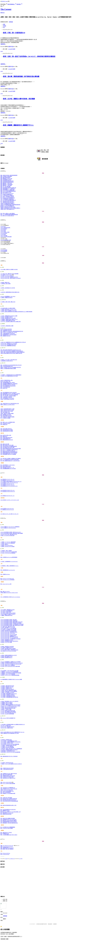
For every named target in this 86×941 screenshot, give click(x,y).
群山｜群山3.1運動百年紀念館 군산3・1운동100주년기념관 (10, 460)
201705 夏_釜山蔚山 (4, 233)
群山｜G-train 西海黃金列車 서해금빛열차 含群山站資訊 (10, 459)
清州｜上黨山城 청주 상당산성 (5, 423)
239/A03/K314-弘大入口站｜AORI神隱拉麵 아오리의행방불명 (10, 638)
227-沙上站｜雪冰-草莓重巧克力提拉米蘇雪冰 (8, 711)
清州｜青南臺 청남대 (4, 424)
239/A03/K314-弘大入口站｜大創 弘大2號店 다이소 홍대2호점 (11, 278)
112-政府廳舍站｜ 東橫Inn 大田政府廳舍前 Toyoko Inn (9, 565)
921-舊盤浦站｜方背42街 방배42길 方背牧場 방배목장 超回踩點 (11, 672)
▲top (2, 51)
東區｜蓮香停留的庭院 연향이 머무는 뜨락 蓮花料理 (9, 756)
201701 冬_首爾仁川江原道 (5, 232)
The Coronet (6, 9)
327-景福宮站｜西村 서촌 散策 (5, 283)
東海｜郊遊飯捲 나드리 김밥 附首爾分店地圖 (8, 793)
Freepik (6, 858)
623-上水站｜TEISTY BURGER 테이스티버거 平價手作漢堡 (10, 666)
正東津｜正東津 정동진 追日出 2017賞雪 (7, 410)
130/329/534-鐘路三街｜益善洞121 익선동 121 (8, 614)
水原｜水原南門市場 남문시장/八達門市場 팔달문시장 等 (10, 403)
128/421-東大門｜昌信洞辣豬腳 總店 (6, 610)
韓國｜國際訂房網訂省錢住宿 (5, 177)
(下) (13, 467)
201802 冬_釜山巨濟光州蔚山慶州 (6, 236)
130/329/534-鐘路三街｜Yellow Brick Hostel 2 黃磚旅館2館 (10, 526)
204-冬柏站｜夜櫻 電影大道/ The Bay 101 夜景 (8, 318)
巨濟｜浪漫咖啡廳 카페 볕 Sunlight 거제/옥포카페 (8, 819)
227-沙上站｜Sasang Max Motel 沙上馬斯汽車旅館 (9, 551)
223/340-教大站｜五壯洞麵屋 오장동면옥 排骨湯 (8, 629)
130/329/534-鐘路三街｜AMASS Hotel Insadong (8, 527)
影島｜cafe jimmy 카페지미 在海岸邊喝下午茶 (8, 718)
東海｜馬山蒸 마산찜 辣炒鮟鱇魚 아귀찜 (7, 791)
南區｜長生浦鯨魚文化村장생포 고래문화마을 (8, 384)
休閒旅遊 (11, 21)
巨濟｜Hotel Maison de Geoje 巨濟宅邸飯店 (7, 579)
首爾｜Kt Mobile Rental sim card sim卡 (7, 846)
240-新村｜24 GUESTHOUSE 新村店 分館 (7, 535)
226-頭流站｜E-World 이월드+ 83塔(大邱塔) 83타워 (9, 359)
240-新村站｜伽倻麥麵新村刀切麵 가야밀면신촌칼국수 (9, 641)
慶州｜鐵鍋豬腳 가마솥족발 (5, 810)
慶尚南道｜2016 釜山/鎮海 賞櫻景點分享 (7, 205)
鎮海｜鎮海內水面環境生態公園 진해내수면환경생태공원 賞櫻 (11, 448)
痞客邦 (9, 46)
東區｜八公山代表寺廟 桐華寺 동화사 (7, 366)
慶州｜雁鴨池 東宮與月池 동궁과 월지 (7, 439)
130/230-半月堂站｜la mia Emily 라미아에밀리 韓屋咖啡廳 (10, 744)
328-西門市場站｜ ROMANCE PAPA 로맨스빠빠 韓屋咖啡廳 (10, 752)
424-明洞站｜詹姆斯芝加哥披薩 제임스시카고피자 (9, 655)
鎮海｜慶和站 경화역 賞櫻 (5, 444)
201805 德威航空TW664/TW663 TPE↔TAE (7, 495)
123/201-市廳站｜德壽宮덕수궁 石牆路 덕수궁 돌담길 (9, 269)
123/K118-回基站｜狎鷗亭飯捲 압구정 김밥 (7, 609)
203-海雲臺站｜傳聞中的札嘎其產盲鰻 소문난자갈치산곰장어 (10, 704)
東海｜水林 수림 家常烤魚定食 (6, 792)
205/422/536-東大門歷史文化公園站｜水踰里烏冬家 (9, 620)
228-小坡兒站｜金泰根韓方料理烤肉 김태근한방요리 (9, 749)
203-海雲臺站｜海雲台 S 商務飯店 (6, 550)
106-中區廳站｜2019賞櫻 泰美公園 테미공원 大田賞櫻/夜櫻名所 (11, 374)
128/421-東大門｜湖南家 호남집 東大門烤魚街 (8, 613)
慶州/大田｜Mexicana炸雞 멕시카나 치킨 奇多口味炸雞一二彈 (10, 811)
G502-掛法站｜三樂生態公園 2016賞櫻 (7, 325)
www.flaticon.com (12, 858)
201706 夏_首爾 (3, 234)
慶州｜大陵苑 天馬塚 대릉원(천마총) (6, 437)
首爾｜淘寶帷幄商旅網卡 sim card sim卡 (7, 847)
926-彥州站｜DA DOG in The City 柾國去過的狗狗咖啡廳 (10, 675)
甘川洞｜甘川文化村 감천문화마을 (6, 329)
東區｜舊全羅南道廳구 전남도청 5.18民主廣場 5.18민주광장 (10, 393)
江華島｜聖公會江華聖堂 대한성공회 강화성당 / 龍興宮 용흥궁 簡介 (11, 353)
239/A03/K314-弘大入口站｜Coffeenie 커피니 (8, 633)
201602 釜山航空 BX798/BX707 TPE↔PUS (7, 490)
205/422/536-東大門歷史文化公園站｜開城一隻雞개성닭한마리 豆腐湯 (12, 625)
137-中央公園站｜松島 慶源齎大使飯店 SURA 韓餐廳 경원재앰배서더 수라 (13, 724)
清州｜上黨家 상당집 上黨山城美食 (6, 797)
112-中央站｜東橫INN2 (4, 544)
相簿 (4, 24)
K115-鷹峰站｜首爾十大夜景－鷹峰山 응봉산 (8, 301)
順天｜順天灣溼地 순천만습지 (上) (6, 467)
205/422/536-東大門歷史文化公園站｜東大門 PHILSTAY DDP (11, 532)
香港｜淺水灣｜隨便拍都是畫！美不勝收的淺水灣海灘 (21, 76)
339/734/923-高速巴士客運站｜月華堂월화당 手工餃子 (9, 649)
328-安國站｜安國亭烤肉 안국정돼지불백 (7, 646)
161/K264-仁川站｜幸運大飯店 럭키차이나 (7, 726)
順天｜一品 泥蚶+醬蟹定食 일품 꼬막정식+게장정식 (9, 834)
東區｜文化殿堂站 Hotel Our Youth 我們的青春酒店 (9, 557)
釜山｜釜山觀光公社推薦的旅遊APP (7, 194)
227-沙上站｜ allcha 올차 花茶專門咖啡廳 (7, 713)
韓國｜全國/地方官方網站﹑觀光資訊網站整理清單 (9, 175)
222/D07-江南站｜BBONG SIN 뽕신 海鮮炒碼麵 (8, 628)
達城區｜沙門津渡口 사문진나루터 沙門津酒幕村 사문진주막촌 (11, 367)
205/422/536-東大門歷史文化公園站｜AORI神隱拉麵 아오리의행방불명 (12, 624)
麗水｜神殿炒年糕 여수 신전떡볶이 (6, 832)
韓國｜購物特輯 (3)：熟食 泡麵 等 (6, 185)
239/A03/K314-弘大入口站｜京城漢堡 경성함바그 (8, 635)
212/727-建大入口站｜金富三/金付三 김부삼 (8, 626)
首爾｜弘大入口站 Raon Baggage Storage (7, 193)
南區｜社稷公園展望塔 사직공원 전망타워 (7, 398)
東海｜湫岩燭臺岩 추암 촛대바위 (6, 414)
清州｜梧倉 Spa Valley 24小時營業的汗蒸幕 (8, 422)
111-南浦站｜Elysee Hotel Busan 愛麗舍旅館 (8, 543)
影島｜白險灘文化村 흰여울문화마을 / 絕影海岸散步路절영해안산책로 (12, 331)
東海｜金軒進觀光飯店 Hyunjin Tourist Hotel (8, 570)
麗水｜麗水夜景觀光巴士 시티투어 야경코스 (8, 465)
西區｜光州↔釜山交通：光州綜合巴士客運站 (8, 395)
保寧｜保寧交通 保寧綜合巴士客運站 (7, 429)
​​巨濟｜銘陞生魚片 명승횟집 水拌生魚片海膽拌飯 (8, 820)
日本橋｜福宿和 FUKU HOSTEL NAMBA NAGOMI (9, 592)
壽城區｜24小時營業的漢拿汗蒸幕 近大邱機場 (8, 368)
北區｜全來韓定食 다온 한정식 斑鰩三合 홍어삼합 (9, 773)
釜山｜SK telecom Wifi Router (5, 853)
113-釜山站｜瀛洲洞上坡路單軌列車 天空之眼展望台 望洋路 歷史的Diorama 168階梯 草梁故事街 (16, 311)
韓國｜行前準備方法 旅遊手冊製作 (6, 176)
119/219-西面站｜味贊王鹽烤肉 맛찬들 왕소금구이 (9, 693)
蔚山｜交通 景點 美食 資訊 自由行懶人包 (7, 201)
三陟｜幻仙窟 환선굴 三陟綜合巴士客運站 (7, 416)
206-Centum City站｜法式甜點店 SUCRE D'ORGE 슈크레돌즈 (10, 705)
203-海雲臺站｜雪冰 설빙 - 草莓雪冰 (6, 703)
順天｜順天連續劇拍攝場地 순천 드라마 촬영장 (8, 468)
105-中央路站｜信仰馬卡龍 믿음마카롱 (7, 762)
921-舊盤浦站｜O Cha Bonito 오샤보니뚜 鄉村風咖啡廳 (9, 671)
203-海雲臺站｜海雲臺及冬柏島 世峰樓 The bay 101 (9, 319)
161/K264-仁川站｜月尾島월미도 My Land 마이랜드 (9, 343)
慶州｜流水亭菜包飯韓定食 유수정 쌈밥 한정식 (8, 809)
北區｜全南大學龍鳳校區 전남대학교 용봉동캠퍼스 (9, 392)
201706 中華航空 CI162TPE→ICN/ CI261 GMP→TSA (9, 482)
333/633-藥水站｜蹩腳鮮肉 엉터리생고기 (7, 647)
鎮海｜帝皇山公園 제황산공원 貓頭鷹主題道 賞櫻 (9, 446)
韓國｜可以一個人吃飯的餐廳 (5, 186)
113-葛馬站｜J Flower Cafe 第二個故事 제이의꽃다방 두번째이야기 (11, 763)
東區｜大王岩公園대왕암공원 (5, 387)
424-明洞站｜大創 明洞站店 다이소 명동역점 (8, 287)
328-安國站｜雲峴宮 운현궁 (5, 282)
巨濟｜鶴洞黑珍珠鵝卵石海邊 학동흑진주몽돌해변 (9, 453)
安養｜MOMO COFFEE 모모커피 (6, 782)
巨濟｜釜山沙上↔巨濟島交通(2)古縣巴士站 (8, 450)
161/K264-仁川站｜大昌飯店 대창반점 (7, 727)
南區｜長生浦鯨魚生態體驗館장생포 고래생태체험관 (9, 383)
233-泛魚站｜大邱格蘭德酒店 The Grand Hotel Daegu (9, 561)
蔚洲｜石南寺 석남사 (4, 388)
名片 (4, 27)
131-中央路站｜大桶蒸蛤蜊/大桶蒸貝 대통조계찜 (8, 745)
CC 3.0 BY (20, 858)
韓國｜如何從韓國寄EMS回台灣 (6, 179)
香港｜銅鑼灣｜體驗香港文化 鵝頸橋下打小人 (18, 125)
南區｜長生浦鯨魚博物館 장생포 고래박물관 (8, 382)
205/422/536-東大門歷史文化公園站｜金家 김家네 (9, 619)
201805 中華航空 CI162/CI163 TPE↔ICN (7, 483)
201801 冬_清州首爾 (4, 235)
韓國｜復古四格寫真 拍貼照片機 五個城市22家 (8, 187)
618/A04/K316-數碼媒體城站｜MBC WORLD (8, 296)
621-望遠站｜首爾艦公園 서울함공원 (6, 297)
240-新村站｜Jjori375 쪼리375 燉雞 (6, 642)
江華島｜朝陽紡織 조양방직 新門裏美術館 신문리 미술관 (10, 733)
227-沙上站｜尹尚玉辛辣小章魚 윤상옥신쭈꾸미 (8, 712)
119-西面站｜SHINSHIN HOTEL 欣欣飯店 (8, 546)
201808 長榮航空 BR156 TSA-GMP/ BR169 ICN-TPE (9, 486)
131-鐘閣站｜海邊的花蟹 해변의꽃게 (6, 615)
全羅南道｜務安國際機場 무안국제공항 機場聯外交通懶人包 (10, 208)
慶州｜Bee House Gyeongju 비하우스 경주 (7, 578)
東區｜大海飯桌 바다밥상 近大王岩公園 (7, 768)
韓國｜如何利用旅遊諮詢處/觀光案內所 (7, 182)
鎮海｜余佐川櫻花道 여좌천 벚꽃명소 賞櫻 (7, 447)
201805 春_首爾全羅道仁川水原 (6, 240)
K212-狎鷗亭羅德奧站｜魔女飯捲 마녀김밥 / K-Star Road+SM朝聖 (11, 679)
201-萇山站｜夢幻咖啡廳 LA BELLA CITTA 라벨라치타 (9, 701)
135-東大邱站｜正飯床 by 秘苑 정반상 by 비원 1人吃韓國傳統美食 (11, 748)
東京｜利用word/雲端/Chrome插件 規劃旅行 (8, 213)
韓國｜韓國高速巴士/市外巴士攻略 (6, 178)
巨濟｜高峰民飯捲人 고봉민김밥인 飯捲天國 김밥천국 (9, 822)
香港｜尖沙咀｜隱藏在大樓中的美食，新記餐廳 (19, 99)
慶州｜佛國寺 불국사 (4, 436)
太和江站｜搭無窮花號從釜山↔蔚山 (7, 380)
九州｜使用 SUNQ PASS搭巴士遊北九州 (7, 215)
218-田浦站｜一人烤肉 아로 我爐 (6, 709)
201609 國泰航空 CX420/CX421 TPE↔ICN (7, 480)
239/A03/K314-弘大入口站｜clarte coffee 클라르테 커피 (9, 637)
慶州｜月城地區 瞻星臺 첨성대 (6, 438)
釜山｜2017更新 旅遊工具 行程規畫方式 (7, 195)
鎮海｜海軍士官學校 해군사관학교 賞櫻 (7, 445)
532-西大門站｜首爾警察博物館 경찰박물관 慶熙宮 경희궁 (10, 292)
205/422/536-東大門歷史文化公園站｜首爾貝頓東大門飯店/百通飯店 (12, 533)
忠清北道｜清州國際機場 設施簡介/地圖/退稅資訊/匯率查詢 (10, 204)
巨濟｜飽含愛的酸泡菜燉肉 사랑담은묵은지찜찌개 (9, 821)
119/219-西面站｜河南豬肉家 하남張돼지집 (7, 694)
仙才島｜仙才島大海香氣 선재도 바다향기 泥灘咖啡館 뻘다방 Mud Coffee (12, 732)
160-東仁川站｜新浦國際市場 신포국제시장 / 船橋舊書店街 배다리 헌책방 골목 (13, 342)
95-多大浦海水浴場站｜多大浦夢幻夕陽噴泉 (8, 308)
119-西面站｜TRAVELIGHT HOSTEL (7, 545)
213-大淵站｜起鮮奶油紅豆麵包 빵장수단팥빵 (8, 708)
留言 (12, 46)
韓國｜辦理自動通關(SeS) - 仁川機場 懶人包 (8, 188)
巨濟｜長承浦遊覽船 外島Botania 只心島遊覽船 (8, 454)
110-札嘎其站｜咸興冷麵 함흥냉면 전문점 (7, 685)
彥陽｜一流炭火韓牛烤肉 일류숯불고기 (7, 769)
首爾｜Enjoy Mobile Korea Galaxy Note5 (7, 845)
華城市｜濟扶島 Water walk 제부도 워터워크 (8, 404)
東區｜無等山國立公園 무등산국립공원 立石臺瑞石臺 (9, 394)
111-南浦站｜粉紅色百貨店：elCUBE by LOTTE (8, 309)
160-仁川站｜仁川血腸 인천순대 (6, 725)
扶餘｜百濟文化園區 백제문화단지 (6, 428)
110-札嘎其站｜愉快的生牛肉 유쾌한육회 (7, 689)
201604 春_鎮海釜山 (4, 228)
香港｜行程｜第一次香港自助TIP (14, 33)
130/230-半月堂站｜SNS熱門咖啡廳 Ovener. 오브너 (9, 740)
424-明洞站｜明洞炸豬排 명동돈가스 (6, 657)
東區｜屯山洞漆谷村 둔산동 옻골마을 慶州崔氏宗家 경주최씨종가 (11, 365)
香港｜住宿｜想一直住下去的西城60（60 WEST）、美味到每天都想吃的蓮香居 (29, 56)
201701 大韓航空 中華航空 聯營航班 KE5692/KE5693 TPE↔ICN (11, 481)
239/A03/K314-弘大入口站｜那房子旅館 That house (9, 534)
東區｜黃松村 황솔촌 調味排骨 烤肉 (6, 774)
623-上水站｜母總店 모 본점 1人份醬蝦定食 (8, 665)
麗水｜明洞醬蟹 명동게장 (5, 833)
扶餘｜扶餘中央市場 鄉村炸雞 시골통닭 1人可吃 (8, 805)
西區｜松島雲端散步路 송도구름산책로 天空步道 (8, 334)
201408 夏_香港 (11, 49)
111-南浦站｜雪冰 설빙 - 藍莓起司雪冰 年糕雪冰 (8, 690)
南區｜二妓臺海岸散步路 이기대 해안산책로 (8, 333)
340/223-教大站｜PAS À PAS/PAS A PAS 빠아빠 (8, 651)
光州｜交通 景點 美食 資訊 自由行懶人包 (7, 202)
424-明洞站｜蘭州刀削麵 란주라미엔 (6, 656)
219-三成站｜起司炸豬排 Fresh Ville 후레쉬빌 (8, 627)
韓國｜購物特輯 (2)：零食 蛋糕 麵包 (7, 184)
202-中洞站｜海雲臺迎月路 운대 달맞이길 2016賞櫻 (9, 315)
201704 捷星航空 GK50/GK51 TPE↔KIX (7, 509)
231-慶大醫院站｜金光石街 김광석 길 (7, 360)
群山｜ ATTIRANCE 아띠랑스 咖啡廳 (7, 828)
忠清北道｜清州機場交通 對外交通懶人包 (7, 203)
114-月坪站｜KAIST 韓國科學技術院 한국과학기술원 (9, 376)
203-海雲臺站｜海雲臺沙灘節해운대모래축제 (8, 320)
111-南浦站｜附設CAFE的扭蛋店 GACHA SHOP (8, 310)
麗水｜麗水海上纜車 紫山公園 (6, 466)
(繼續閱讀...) (3, 44)
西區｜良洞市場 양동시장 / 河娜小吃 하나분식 (8, 778)
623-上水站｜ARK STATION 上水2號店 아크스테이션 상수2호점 (11, 664)
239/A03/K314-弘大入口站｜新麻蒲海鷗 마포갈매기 (9, 632)
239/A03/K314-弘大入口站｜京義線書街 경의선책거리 (9, 277)
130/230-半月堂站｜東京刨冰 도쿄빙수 (7, 743)
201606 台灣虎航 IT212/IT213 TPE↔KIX (7, 508)
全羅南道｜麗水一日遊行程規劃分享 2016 (7, 209)
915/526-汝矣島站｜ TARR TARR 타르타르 (7, 670)
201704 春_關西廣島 (4, 251)
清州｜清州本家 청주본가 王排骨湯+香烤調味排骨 (9, 798)
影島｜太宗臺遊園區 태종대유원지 (6, 330)
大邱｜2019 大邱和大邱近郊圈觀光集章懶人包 (8, 200)
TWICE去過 (16, 670)
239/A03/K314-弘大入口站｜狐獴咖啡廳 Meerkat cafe (9, 636)
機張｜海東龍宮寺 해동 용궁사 (5, 335)
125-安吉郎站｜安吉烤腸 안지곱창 (6, 739)
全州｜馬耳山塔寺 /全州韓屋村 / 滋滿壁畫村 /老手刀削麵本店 (11, 458)
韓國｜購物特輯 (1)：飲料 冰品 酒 (6, 183)
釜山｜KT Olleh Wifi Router (5, 854)
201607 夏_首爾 (3, 229)
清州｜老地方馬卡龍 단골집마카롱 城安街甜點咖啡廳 (9, 801)
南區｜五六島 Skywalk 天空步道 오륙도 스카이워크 (9, 332)
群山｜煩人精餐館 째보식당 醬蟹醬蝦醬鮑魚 (8, 827)
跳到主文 (3, 12)
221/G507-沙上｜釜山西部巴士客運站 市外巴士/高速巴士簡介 (11, 321)
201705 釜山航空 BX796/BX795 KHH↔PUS (8, 491)
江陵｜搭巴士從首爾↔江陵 (5, 412)
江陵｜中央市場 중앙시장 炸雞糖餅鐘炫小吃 (8, 787)
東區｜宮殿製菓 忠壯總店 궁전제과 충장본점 (8, 775)
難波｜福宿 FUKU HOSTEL (5, 591)
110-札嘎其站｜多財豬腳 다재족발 (6, 688)
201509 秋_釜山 (3, 226)
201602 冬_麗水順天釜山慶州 (5, 227)
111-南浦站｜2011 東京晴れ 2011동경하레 (7, 692)
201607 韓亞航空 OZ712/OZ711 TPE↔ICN (7, 479)
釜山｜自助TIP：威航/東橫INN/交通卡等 (7, 196)
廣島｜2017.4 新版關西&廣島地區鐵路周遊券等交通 (9, 214)
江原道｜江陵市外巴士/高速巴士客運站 (7, 413)
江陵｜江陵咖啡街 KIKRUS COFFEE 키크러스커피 (9, 788)
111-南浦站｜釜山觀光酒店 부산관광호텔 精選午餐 (9, 691)
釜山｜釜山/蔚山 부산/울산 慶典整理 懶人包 (8, 197)
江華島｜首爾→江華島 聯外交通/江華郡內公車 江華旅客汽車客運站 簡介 (13, 352)
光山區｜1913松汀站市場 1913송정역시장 (7, 399)
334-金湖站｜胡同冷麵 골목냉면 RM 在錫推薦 (8, 648)
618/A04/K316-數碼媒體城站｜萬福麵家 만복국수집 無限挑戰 (10, 661)
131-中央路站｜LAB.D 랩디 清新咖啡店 (7, 746)
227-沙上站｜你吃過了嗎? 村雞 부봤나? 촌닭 (8, 710)
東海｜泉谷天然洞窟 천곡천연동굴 (6, 415)
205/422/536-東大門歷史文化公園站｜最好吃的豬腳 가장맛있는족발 (11, 621)
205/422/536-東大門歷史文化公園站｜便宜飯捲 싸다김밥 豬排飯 (11, 623)
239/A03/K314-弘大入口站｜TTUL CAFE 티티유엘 (9, 634)
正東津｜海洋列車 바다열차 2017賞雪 (7, 411)
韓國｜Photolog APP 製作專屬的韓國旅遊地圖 (8, 191)
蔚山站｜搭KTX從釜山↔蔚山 (5, 381)
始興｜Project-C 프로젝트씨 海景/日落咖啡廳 (8, 783)
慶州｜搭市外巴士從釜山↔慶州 (6, 435)
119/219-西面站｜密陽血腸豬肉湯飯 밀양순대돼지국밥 (9, 697)
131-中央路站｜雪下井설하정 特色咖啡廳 (7, 747)
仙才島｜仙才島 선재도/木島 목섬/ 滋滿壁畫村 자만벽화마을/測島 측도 (12, 351)
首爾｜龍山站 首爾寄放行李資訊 (6, 192)
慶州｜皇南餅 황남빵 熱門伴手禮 (6, 814)
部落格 (4, 25)
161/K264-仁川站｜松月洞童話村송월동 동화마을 (8, 344)
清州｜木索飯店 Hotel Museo (5, 574)
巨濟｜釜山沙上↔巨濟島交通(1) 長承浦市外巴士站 (9, 449)
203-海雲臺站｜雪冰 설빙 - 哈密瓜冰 (6, 702)
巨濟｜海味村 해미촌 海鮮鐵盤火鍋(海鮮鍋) (8, 818)
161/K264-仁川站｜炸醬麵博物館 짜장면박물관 (8, 345)
